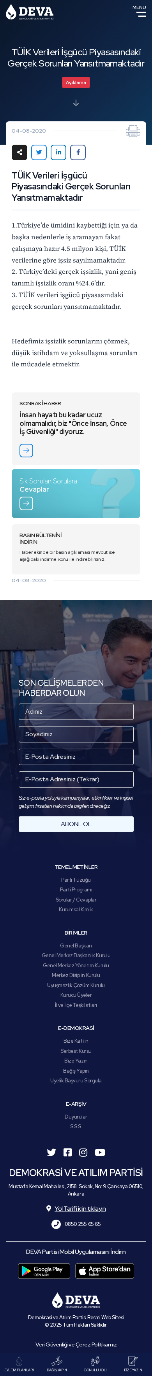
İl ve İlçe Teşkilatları (76, 1005)
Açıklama (76, 82)
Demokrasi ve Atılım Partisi (29, 11)
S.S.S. (76, 1126)
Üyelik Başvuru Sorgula (75, 1080)
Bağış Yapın (76, 1071)
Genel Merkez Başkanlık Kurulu (76, 955)
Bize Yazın (75, 1060)
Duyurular (76, 1116)
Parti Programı (76, 889)
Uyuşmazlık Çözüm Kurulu (76, 985)
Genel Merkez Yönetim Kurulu (76, 965)
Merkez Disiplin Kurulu (76, 975)
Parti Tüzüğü (75, 880)
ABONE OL (76, 824)
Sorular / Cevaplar (76, 899)
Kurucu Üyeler (76, 995)
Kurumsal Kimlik (76, 909)
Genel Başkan (76, 945)
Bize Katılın (76, 1041)
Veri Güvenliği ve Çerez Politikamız (76, 1344)
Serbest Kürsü (76, 1051)
